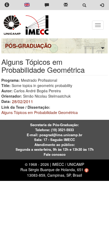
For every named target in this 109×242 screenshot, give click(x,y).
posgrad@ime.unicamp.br (60, 134)
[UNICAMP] (13, 25)
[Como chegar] (86, 169)
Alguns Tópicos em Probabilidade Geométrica (39, 112)
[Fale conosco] (47, 5)
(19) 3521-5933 (62, 129)
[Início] (36, 25)
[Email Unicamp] (66, 5)
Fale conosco (55, 154)
